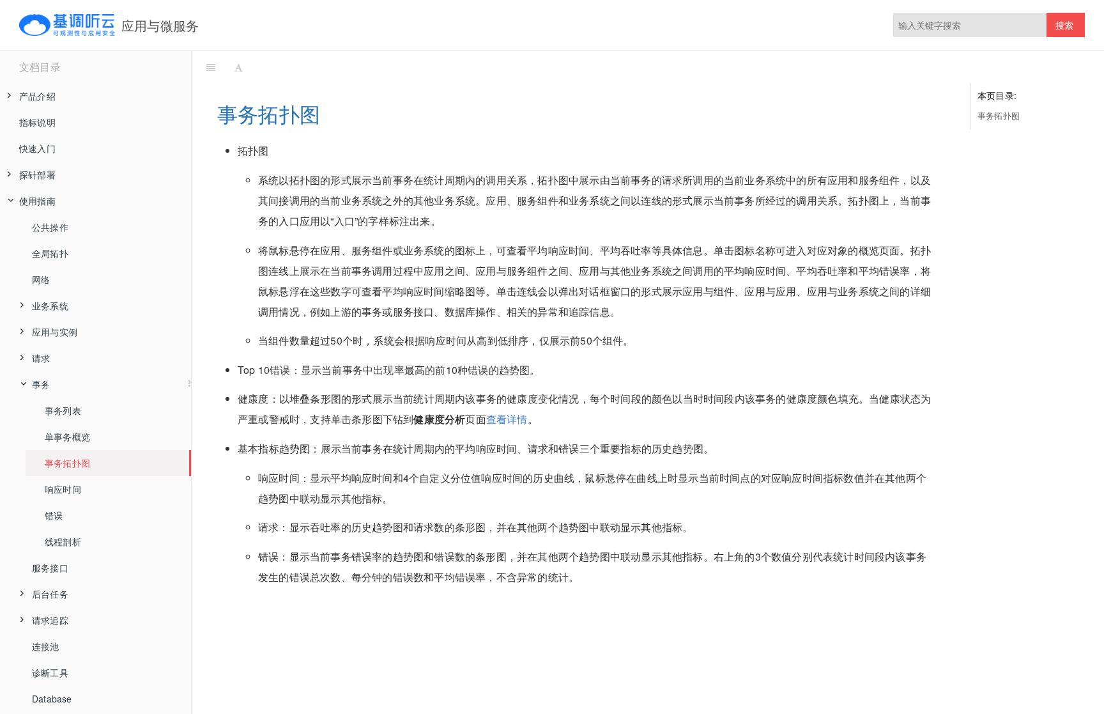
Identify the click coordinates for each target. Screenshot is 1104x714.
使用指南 (37, 200)
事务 (41, 384)
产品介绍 (37, 95)
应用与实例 (54, 331)
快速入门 (37, 148)
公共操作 (50, 227)
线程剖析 (63, 541)
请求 (41, 358)
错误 (54, 515)
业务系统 (50, 305)
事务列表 (63, 410)
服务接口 (50, 567)
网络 (41, 279)
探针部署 (37, 174)
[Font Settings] (238, 67)
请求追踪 (50, 620)
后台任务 (50, 593)
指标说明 (37, 122)
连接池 (45, 646)
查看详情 (507, 419)
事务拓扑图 (67, 462)
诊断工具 (50, 672)
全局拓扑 (50, 253)
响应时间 (63, 489)
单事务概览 (67, 436)
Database (52, 698)
